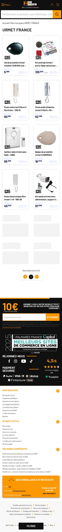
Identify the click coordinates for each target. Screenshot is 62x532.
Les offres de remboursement (11, 441)
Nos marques (17, 23)
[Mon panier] (57, 4)
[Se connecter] (52, 4)
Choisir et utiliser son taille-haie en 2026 (15, 463)
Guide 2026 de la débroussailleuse (13, 460)
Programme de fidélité (9, 410)
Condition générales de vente (22, 505)
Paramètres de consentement (20, 508)
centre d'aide (26, 495)
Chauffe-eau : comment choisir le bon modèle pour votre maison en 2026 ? (26, 472)
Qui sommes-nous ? (8, 395)
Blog (51, 525)
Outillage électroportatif (31, 511)
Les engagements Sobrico (10, 404)
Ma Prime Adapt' (7, 444)
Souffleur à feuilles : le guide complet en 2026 (17, 466)
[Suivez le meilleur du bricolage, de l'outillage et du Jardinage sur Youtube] (23, 361)
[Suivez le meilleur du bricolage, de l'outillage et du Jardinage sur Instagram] (16, 361)
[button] (6, 5)
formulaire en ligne (19, 491)
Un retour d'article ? (8, 435)
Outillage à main (47, 511)
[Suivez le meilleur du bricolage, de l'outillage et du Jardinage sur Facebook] (9, 361)
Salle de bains (31, 517)
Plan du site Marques (13, 511)
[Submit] (57, 14)
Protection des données (10, 438)
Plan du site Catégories (40, 508)
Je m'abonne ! (52, 317)
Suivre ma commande (9, 432)
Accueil (5, 23)
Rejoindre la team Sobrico (10, 401)
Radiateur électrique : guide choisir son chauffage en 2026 (21, 469)
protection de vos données (11, 328)
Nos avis (5, 416)
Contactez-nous (7, 429)
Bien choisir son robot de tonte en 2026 (15, 457)
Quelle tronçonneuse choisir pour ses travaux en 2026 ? (20, 454)
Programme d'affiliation (9, 398)
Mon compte (6, 426)
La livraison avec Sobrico (10, 407)
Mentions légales (40, 505)
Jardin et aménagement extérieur (20, 514)
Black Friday (10, 525)
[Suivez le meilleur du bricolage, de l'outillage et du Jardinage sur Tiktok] (31, 361)
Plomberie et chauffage (41, 514)
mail (9, 486)
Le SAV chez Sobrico (9, 413)
